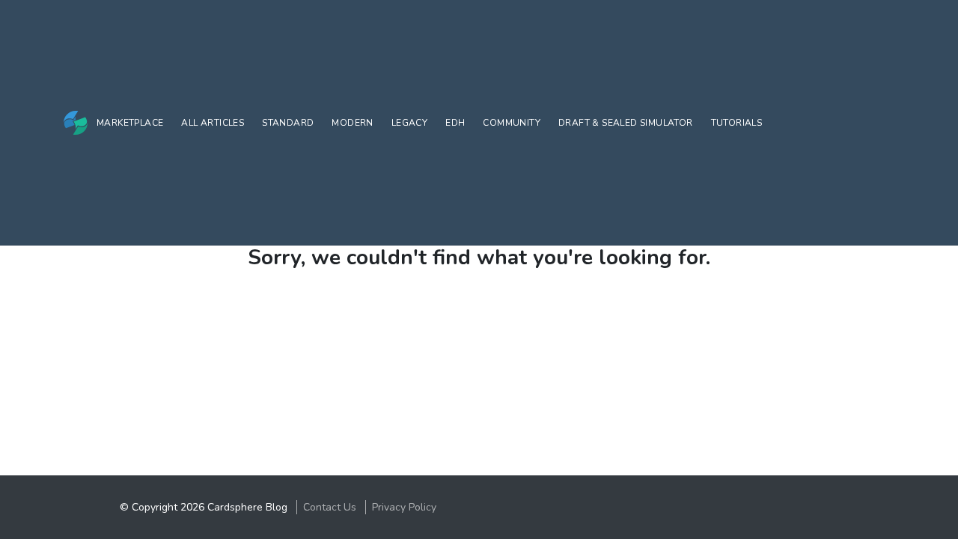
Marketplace (130, 123)
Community (511, 123)
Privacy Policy (404, 507)
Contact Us (329, 507)
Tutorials (737, 123)
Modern (352, 123)
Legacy (409, 123)
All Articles (212, 123)
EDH (455, 123)
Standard (288, 123)
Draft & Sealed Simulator (625, 123)
